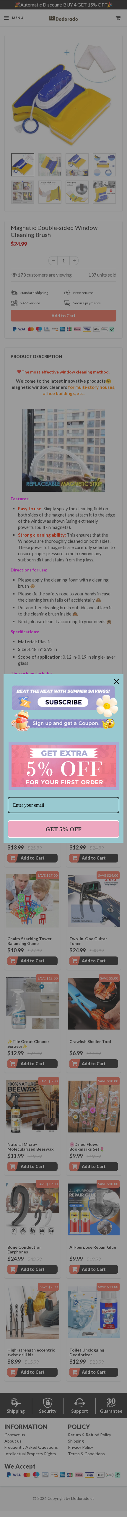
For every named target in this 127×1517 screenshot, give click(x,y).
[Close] (116, 681)
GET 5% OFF (63, 829)
